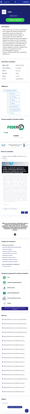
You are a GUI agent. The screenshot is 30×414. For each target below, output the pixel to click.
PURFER (13, 100)
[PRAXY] (8, 209)
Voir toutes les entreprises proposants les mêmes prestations (15, 308)
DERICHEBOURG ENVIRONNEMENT (11, 90)
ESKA (13, 113)
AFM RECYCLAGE (15, 106)
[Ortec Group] (4, 209)
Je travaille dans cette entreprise (14, 407)
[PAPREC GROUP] (6, 209)
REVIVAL (13, 93)
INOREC (13, 103)
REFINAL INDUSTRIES (16, 109)
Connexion (26, 1)
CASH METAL (14, 97)
